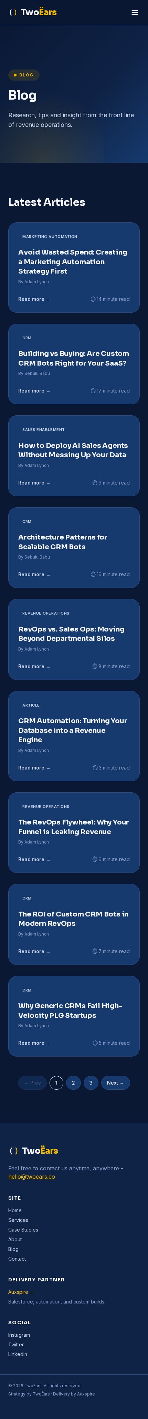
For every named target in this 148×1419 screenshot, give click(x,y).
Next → (115, 1083)
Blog (13, 1249)
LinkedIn (17, 1354)
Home (15, 1210)
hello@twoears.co (31, 1176)
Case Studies (23, 1230)
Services (18, 1220)
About (15, 1239)
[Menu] (135, 12)
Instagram (19, 1335)
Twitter (16, 1344)
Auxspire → (21, 1292)
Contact (17, 1259)
